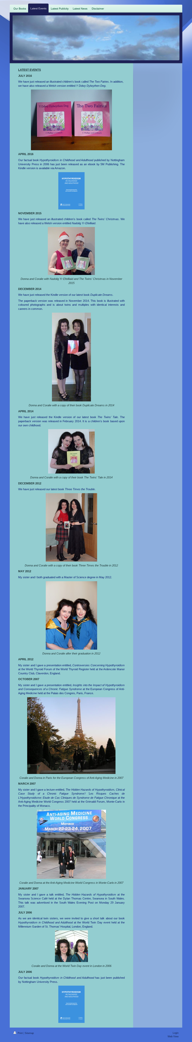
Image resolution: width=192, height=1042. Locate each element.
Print (20, 1033)
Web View (173, 1036)
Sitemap (29, 1033)
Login (175, 1033)
